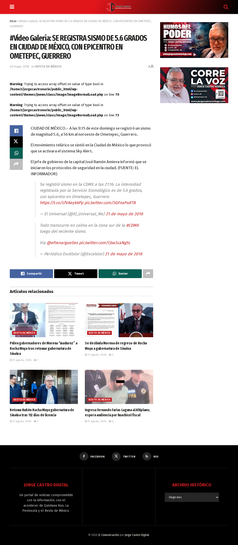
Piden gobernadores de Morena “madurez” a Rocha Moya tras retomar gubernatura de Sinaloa (43, 348)
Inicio (13, 21)
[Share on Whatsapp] (16, 153)
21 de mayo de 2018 (124, 214)
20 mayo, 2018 (19, 66)
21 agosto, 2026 (21, 360)
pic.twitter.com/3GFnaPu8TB (110, 202)
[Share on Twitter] (16, 142)
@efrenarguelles (62, 242)
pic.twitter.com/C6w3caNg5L (104, 242)
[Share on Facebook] (16, 130)
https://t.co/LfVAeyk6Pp (61, 202)
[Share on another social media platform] (16, 164)
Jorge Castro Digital (137, 535)
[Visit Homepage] (119, 7)
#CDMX (132, 225)
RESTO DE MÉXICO (48, 66)
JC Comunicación (108, 535)
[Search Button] (226, 7)
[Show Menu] (12, 7)
